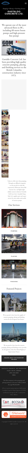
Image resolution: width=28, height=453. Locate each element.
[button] (4, 112)
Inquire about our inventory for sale (14, 358)
